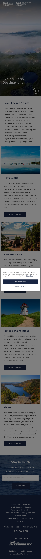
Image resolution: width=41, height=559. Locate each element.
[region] (20, 279)
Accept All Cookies (20, 281)
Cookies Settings (20, 286)
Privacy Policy (29, 276)
